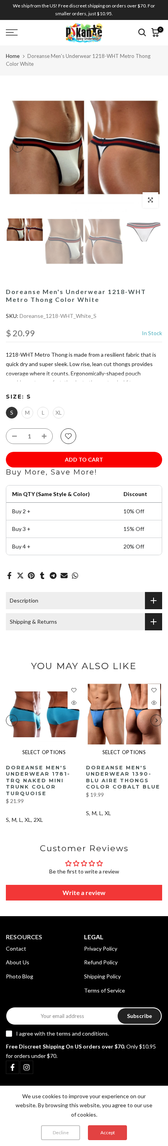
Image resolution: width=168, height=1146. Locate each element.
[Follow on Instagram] (26, 1067)
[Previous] (17, 146)
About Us (17, 962)
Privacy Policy (100, 948)
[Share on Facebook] (9, 575)
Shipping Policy (102, 976)
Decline (61, 1132)
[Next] (150, 146)
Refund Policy (101, 962)
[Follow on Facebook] (12, 1067)
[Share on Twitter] (20, 575)
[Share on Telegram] (53, 575)
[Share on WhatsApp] (75, 575)
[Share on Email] (64, 575)
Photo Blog (19, 976)
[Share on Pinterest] (31, 575)
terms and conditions (82, 1033)
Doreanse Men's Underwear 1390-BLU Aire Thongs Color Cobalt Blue (123, 777)
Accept (107, 1132)
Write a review (84, 892)
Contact (16, 948)
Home (13, 56)
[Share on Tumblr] (42, 575)
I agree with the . (62, 1033)
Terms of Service (104, 990)
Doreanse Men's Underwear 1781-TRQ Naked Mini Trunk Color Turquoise (38, 780)
